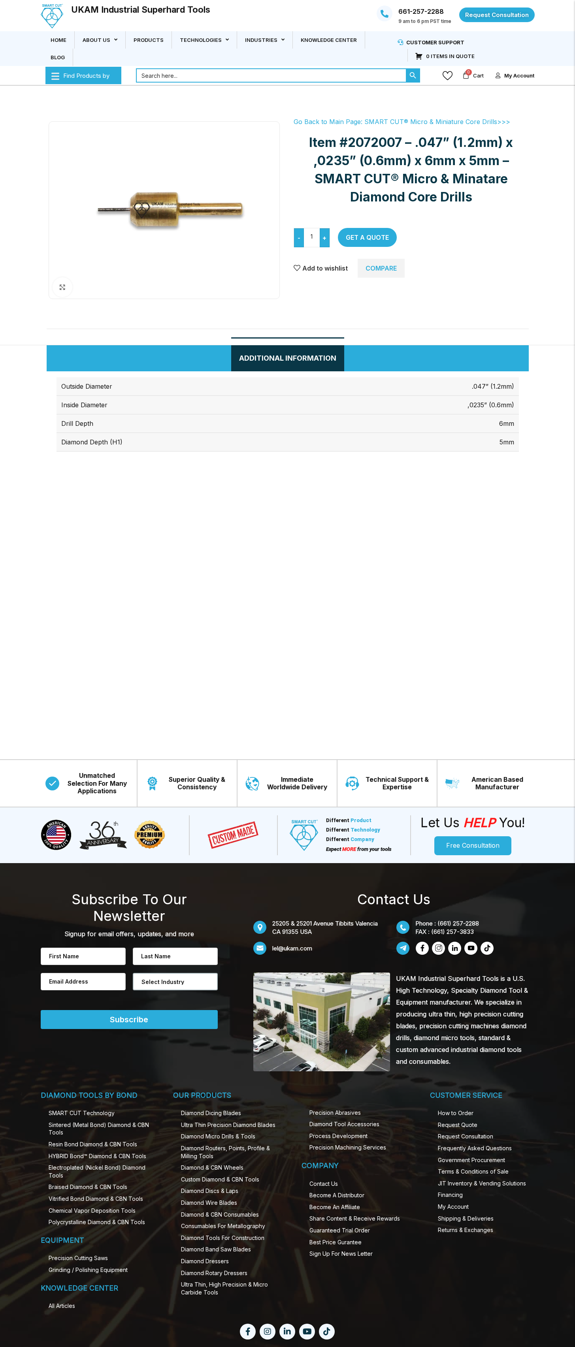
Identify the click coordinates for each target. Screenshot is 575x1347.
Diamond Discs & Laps (209, 1190)
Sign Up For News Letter (341, 1253)
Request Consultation (465, 1136)
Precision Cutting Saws (78, 1258)
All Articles (62, 1305)
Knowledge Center (329, 40)
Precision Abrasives (335, 1112)
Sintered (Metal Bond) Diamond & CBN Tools (99, 1128)
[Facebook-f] (248, 1331)
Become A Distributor (336, 1195)
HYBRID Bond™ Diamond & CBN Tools (97, 1156)
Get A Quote (367, 237)
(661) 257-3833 (452, 931)
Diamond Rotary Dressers (214, 1273)
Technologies (201, 40)
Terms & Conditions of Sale (473, 1171)
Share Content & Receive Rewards (354, 1218)
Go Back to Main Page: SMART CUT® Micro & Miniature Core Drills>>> (402, 122)
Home (58, 40)
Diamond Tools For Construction (222, 1237)
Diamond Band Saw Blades (216, 1249)
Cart (478, 75)
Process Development (338, 1136)
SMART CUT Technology (82, 1113)
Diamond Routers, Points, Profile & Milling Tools (225, 1152)
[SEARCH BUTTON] (413, 75)
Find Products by (86, 75)
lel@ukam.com (292, 948)
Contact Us (323, 1183)
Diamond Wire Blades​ (209, 1202)
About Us (96, 40)
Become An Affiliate (334, 1207)
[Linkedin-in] (287, 1331)
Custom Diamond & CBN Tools (220, 1179)
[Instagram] (267, 1331)
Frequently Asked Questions (475, 1148)
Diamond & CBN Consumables (220, 1214)
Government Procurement (471, 1160)
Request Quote (457, 1124)
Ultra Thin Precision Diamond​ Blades (228, 1124)
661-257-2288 (421, 12)
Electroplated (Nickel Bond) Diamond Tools (97, 1171)
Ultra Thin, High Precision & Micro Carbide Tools (224, 1288)
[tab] (287, 358)
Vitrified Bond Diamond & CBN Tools (96, 1198)
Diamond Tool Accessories (344, 1124)
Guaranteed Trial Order (339, 1230)
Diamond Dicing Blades (211, 1113)
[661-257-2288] (384, 14)
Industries (261, 40)
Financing (450, 1194)
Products (149, 40)
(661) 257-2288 (458, 923)
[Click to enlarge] (62, 287)
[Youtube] (307, 1331)
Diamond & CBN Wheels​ (212, 1167)
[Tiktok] (327, 1331)
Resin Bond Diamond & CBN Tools (93, 1144)
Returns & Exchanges (465, 1230)
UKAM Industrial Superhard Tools (140, 9)
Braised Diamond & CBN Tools (88, 1186)
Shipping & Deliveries (466, 1218)
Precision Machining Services (347, 1147)
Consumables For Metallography (223, 1226)
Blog (58, 57)
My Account (453, 1206)
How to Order (455, 1113)
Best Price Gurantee (335, 1242)
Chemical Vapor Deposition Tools (92, 1210)
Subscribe (129, 1019)
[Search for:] (271, 75)
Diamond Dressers (205, 1261)
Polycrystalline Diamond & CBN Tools (97, 1222)
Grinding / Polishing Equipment (88, 1269)
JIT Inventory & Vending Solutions (482, 1183)
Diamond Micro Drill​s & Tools (218, 1136)
